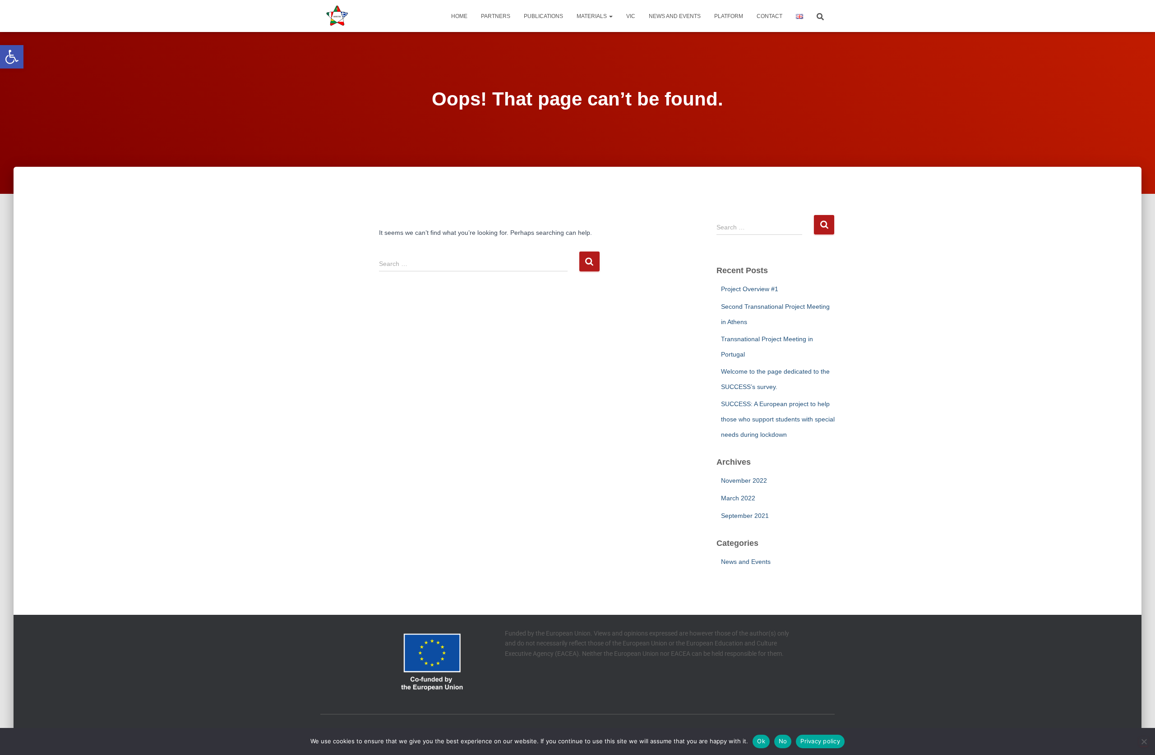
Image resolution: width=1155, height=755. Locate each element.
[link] (11, 57)
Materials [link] (592, 16)
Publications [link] (543, 16)
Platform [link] (728, 16)
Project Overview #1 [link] (749, 289)
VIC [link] (630, 16)
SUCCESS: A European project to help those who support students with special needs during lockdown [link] (778, 419)
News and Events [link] (675, 16)
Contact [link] (769, 16)
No (783, 741)
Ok (761, 741)
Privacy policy (820, 741)
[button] (610, 16)
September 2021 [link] (745, 515)
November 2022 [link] (744, 480)
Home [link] (459, 16)
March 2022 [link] (738, 498)
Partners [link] (495, 16)
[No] (1143, 741)
